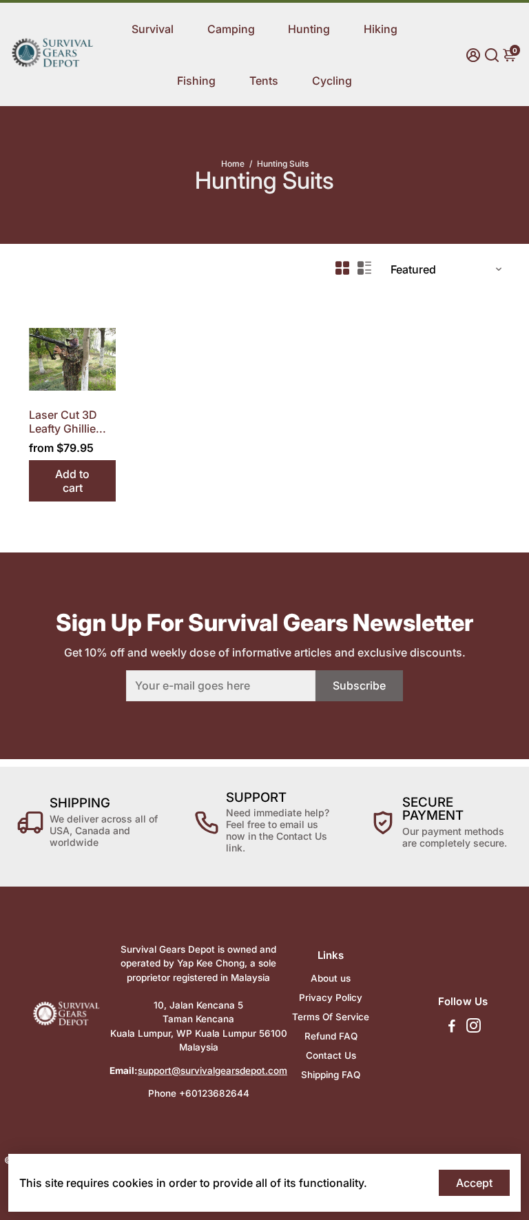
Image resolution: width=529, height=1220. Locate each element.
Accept (474, 1183)
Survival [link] (153, 29)
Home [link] (233, 163)
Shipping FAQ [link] (330, 1074)
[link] (52, 65)
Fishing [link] (196, 80)
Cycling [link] (332, 80)
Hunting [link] (309, 29)
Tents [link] (263, 80)
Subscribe (359, 685)
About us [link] (331, 978)
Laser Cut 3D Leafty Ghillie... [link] (67, 421)
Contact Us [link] (331, 1055)
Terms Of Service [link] (330, 1016)
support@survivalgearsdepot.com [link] (212, 1070)
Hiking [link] (380, 29)
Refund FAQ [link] (330, 1036)
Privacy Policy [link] (330, 997)
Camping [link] (231, 29)
